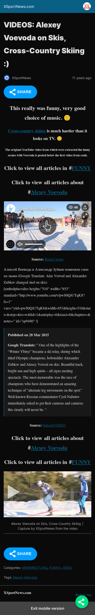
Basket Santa (54, 259)
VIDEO (67, 568)
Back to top (83, 595)
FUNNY (81, 168)
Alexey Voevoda (49, 192)
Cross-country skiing (26, 131)
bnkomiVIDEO (54, 425)
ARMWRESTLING (35, 568)
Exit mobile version (47, 608)
